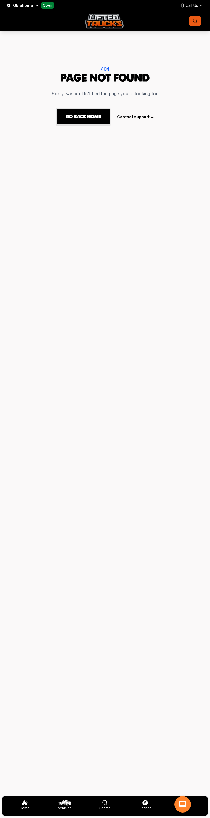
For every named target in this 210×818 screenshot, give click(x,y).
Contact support (135, 116)
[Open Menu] (14, 21)
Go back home (83, 117)
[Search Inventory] (195, 21)
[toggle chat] (182, 804)
